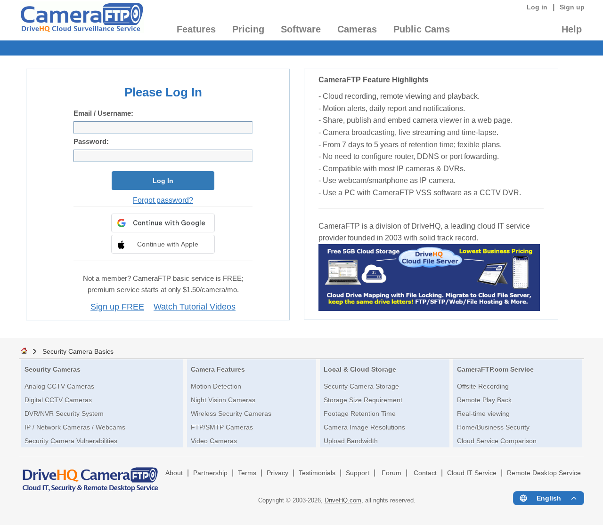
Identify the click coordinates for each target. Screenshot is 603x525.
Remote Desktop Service (544, 473)
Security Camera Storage (361, 386)
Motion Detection (216, 386)
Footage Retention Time (360, 413)
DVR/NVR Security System (64, 413)
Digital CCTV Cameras (58, 400)
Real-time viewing (483, 413)
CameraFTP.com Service (495, 369)
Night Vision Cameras (223, 400)
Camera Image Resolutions (364, 427)
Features (196, 29)
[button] (163, 244)
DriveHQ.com (343, 500)
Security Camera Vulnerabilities (70, 441)
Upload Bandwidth (351, 441)
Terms (247, 473)
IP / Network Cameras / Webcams (74, 427)
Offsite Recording (483, 386)
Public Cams (421, 29)
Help (572, 29)
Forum (391, 473)
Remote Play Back (484, 400)
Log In (163, 180)
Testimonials (317, 473)
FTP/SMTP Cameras (222, 427)
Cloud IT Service (472, 473)
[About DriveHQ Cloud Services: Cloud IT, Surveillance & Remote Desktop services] (90, 475)
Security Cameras (52, 369)
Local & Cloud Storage (360, 369)
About (174, 473)
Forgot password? (163, 200)
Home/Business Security (493, 427)
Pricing (248, 29)
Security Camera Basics (78, 351)
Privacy (277, 473)
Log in (537, 7)
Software (301, 29)
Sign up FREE (117, 306)
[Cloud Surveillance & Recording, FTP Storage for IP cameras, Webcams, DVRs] (81, 20)
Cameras (357, 29)
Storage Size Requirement (363, 400)
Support (357, 473)
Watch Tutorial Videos (195, 306)
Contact (425, 473)
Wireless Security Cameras (231, 413)
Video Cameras (214, 441)
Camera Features (218, 369)
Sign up (572, 7)
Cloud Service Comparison (497, 441)
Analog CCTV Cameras (59, 386)
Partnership (210, 473)
